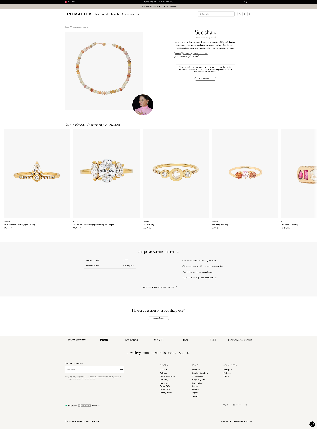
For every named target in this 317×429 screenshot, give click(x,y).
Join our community (169, 6)
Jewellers (135, 14)
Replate (195, 389)
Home (67, 27)
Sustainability (197, 383)
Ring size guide (198, 380)
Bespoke (115, 14)
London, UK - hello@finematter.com (236, 421)
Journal (195, 386)
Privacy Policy (166, 393)
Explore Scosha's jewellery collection (92, 125)
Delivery (163, 373)
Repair (195, 393)
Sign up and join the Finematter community (158, 2)
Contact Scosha (205, 79)
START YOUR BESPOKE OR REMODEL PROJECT (158, 288)
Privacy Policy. (114, 376)
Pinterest (228, 373)
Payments (164, 383)
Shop (96, 14)
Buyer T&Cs (165, 386)
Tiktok (226, 376)
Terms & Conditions (97, 376)
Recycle (125, 14)
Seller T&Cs (165, 389)
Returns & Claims (167, 376)
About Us (196, 370)
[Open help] (312, 424)
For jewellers (248, 2)
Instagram (228, 370)
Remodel (105, 14)
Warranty (164, 380)
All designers (76, 27)
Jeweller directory (200, 373)
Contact (163, 370)
